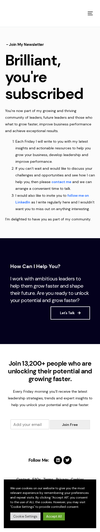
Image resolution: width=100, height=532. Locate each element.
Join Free (70, 424)
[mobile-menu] (90, 13)
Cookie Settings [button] (25, 516)
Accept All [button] (54, 516)
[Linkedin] (58, 460)
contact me (61, 181)
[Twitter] (67, 460)
